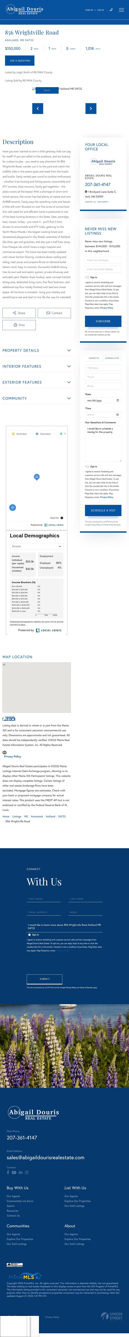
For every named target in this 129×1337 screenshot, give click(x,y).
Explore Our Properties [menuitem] (77, 1201)
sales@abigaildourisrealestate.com (45, 1157)
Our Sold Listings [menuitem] (74, 1206)
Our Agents (102, 202)
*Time (88, 408)
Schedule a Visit (112, 358)
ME (26, 816)
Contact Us (90, 202)
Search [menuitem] (11, 1206)
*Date (88, 394)
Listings (16, 816)
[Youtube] (14, 1172)
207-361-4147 (97, 184)
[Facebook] (8, 1172)
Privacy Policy (12, 756)
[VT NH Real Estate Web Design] (111, 1317)
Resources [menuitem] (12, 1210)
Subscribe (103, 321)
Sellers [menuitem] (7, 1330)
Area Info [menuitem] (8, 1334)
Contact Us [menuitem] (13, 1215)
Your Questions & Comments (100, 422)
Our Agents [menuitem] (13, 1196)
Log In (100, 10)
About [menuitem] (7, 1322)
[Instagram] (26, 1172)
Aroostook (37, 816)
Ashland (50, 816)
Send (44, 979)
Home (6, 816)
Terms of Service (110, 525)
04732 (62, 816)
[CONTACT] (19, 60)
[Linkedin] (20, 1172)
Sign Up (89, 10)
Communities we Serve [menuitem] (20, 1201)
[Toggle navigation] (121, 10)
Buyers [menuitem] (7, 1326)
